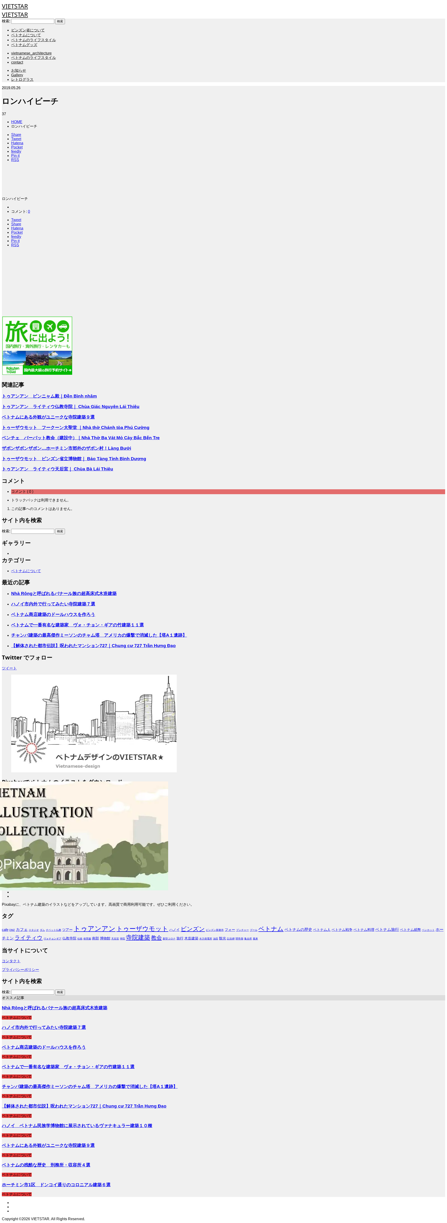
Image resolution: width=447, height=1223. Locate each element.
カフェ (22, 929)
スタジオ (34, 930)
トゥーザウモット (142, 928)
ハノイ (174, 930)
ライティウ (29, 938)
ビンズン (193, 929)
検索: (6, 21)
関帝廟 (239, 938)
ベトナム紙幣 (410, 930)
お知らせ (18, 70)
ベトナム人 (322, 930)
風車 (255, 938)
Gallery (17, 75)
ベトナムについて (26, 35)
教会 (156, 938)
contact (17, 62)
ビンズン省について (28, 30)
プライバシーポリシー (20, 970)
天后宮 (115, 938)
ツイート (9, 668)
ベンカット (428, 930)
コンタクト (11, 961)
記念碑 (231, 938)
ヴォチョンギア (52, 938)
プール (253, 930)
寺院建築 (138, 937)
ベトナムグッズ (24, 45)
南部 (95, 938)
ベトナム (271, 928)
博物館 (105, 938)
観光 (222, 938)
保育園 (87, 938)
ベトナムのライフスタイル (33, 40)
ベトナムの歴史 (298, 929)
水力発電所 (205, 938)
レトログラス (22, 79)
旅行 (179, 938)
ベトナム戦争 (342, 930)
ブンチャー (242, 930)
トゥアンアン (94, 928)
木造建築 (191, 938)
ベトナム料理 (363, 930)
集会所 (248, 938)
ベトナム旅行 (387, 929)
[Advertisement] (141, 283)
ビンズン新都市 (215, 930)
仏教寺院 (69, 938)
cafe (5, 930)
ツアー (67, 930)
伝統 (79, 938)
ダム (42, 930)
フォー (230, 930)
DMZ (12, 930)
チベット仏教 (53, 930)
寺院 (122, 938)
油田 (215, 938)
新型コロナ (169, 938)
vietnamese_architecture (31, 53)
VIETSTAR (15, 6)
